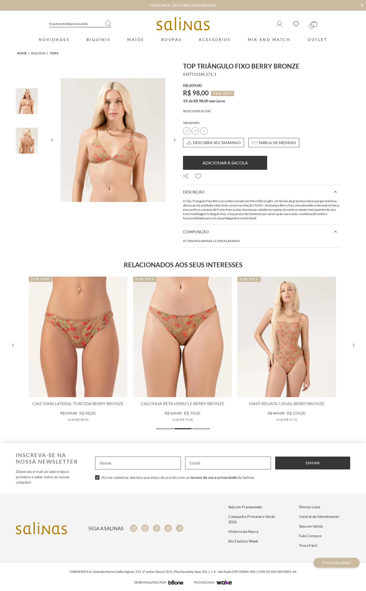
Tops (54, 53)
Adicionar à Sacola (225, 162)
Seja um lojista (311, 526)
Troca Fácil (308, 545)
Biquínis (98, 39)
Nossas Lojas (309, 507)
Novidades (54, 39)
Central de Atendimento (319, 516)
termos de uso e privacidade (214, 477)
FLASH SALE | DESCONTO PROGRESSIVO (183, 5)
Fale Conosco (310, 535)
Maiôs (135, 39)
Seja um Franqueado (245, 507)
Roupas (171, 39)
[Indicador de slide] (164, 428)
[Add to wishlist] (198, 176)
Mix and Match (269, 39)
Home (22, 53)
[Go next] (174, 140)
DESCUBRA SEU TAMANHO (217, 142)
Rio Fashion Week (243, 541)
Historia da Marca (243, 531)
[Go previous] (51, 140)
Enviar (313, 463)
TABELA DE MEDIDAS (277, 142)
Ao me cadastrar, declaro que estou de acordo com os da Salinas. (178, 477)
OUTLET (317, 39)
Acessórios (215, 39)
